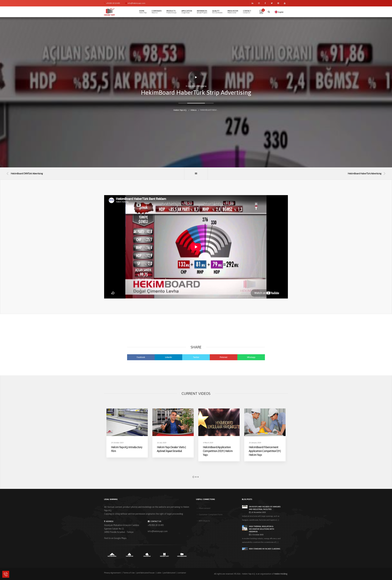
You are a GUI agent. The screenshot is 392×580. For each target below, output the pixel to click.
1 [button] (193, 477)
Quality (217, 11)
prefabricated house (146, 573)
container (182, 573)
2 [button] (195, 477)
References (202, 11)
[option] (127, 433)
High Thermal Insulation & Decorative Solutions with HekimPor (261, 529)
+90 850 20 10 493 (156, 525)
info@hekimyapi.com (158, 531)
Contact (247, 11)
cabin (159, 573)
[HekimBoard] (164, 555)
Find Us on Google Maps (115, 538)
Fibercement (204, 508)
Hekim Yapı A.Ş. (248, 574)
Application (186, 11)
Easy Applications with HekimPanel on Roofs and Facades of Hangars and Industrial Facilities (265, 506)
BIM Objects (204, 521)
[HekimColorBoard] (182, 555)
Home (143, 11)
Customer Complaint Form (210, 514)
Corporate (157, 11)
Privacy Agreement (112, 573)
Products (171, 11)
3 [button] (198, 477)
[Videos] (196, 173)
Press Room (233, 11)
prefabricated (169, 573)
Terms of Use (129, 573)
